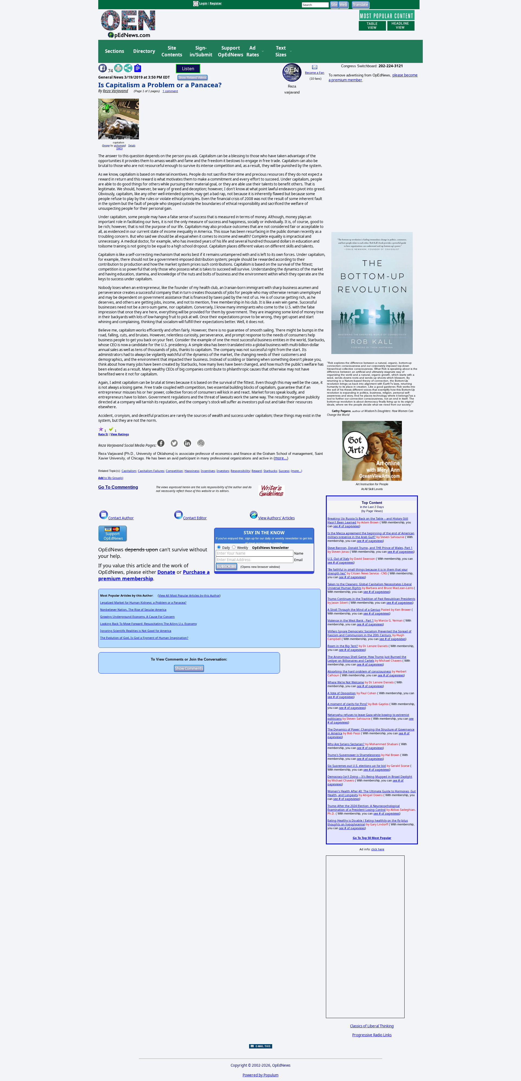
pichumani (119, 145)
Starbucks (270, 471)
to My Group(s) (110, 478)
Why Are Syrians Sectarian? (346, 744)
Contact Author (121, 518)
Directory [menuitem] (143, 51)
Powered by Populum (260, 1075)
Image (106, 145)
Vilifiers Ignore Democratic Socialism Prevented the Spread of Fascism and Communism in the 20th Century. (369, 633)
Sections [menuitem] (114, 51)
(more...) (296, 471)
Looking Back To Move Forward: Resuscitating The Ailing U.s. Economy (148, 624)
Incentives (208, 471)
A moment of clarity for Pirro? (347, 704)
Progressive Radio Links (372, 1034)
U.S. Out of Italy (338, 559)
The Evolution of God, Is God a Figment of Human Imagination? (144, 638)
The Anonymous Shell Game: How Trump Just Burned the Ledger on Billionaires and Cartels (367, 658)
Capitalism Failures (151, 471)
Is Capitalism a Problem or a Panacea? (159, 84)
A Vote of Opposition (342, 693)
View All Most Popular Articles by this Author (189, 595)
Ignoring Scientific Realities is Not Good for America (135, 631)
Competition (174, 471)
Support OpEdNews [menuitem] (228, 51)
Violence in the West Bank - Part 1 (351, 620)
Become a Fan (314, 73)
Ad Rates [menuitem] (252, 51)
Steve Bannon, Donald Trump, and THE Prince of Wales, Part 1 (370, 548)
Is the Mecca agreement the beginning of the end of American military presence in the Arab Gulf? (371, 535)
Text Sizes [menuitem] (280, 51)
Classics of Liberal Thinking (372, 1026)
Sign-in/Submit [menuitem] (200, 51)
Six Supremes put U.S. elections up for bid (357, 766)
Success (284, 471)
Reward (257, 471)
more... (281, 458)
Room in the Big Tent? (343, 646)
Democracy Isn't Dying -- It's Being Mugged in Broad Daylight (370, 776)
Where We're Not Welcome (346, 682)
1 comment (170, 91)
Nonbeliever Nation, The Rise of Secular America (133, 610)
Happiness (192, 471)
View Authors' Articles (276, 518)
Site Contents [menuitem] (171, 51)
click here (377, 849)
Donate (166, 572)
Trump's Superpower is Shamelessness (354, 755)
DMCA (119, 148)
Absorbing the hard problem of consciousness (359, 671)
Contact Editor (195, 518)
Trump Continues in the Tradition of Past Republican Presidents (371, 599)
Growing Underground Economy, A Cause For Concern (137, 617)
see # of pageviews (346, 526)
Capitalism (129, 471)
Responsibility (240, 471)
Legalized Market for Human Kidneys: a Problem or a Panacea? (143, 602)
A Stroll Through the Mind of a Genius (354, 610)
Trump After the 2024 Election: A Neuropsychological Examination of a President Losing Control (364, 808)
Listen (188, 69)
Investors (223, 471)
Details (131, 145)
